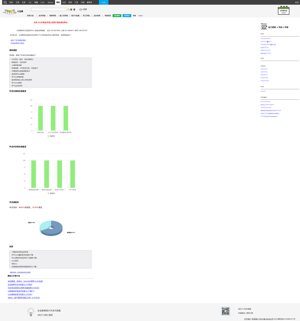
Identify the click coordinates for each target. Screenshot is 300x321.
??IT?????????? (265, 50)
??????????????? (266, 108)
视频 (36, 2)
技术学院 (42, 16)
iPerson (50, 2)
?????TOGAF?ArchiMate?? (269, 116)
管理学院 (52, 16)
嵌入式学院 (64, 16)
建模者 (89, 2)
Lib (30, 2)
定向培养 (97, 16)
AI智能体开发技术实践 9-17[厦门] (21, 291)
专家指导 (108, 16)
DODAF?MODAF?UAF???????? (271, 110)
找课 (85, 9)
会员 (297, 2)
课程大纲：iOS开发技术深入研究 (20, 272)
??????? (263, 91)
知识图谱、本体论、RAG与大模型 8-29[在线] (25, 281)
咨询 (70, 2)
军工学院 (86, 16)
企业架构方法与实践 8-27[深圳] (20, 284)
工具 (76, 2)
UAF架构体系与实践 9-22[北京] (20, 294)
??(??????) (264, 69)
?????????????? (265, 39)
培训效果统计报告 (17, 43)
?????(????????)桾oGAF (268, 44)
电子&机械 (75, 16)
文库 (23, 2)
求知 (11, 2)
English (140, 15)
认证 (64, 2)
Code (43, 2)
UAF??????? (264, 47)
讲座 (83, 2)
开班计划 (30, 16)
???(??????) (264, 78)
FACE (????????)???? (267, 105)
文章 (17, 2)
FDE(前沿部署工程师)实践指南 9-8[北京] (23, 288)
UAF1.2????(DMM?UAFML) (270, 113)
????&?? (264, 97)
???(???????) (265, 81)
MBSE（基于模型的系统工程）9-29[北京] (24, 298)
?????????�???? (266, 42)
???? (262, 34)
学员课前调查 (21, 40)
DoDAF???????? (266, 53)
